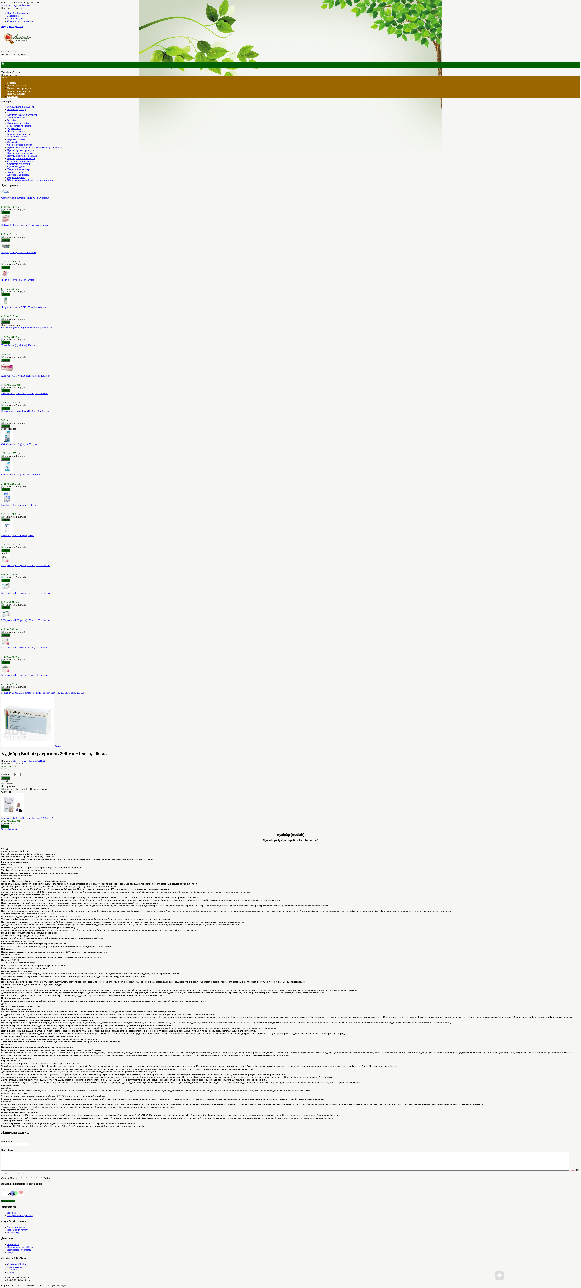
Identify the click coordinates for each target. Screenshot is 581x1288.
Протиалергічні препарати (21, 150)
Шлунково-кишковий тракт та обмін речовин (30, 180)
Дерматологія (14, 128)
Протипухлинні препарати (21, 158)
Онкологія (12, 96)
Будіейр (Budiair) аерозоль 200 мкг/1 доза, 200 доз (58, 692)
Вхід (3, 26)
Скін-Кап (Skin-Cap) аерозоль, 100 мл (20, 474)
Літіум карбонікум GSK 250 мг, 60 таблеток (23, 307)
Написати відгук (38, 789)
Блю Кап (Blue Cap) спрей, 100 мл (18, 505)
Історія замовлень (16, 1267)
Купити (5, 826)
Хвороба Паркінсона (18, 174)
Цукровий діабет (16, 177)
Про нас (11, 1212)
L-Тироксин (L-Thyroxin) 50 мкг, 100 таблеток (25, 647)
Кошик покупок (15, 18)
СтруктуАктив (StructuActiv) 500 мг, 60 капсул (25, 197)
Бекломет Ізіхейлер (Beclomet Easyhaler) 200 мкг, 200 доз (30, 818)
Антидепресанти (16, 117)
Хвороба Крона (15, 172)
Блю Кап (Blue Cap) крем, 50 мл (17, 535)
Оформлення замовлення (20, 21)
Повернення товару (17, 1230)
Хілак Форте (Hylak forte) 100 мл (18, 345)
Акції (10, 1252)
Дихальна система (16, 131)
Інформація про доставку (20, 1215)
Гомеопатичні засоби (18, 123)
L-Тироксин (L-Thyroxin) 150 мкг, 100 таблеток (25, 620)
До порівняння (8, 786)
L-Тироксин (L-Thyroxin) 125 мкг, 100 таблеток (25, 593)
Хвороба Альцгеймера (19, 169)
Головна (5, 692)
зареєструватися (15, 26)
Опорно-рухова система (19, 145)
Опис (4, 829)
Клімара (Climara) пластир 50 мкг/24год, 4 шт (24, 225)
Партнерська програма (19, 1250)
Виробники (13, 1244)
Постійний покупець (18, 13)
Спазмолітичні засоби (18, 164)
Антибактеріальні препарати (22, 115)
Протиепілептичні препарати (22, 155)
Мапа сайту (13, 1232)
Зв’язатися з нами (16, 1227)
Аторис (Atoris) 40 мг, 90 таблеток (18, 252)
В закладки (7, 783)
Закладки (12, 1269)
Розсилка (12, 1272)
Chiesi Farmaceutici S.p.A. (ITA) (29, 761)
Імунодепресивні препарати (21, 106)
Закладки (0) (13, 16)
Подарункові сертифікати (20, 1247)
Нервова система (16, 93)
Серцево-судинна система (20, 161)
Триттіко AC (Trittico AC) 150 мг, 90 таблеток (24, 393)
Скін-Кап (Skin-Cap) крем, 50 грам (19, 444)
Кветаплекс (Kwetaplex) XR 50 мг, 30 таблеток (25, 411)
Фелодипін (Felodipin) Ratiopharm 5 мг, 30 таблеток (27, 327)
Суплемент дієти (16, 166)
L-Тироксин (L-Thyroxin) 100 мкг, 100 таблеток (25, 565)
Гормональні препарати (19, 88)
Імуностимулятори (16, 85)
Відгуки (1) (13, 829)
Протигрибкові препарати (20, 153)
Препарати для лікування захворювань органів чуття (34, 147)
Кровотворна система (18, 91)
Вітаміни (11, 120)
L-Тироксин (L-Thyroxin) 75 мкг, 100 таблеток (25, 675)
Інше (9, 112)
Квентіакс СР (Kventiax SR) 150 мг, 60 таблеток (25, 375)
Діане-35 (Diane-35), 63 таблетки (18, 280)
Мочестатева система (18, 136)
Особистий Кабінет (17, 1264)
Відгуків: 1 (21, 789)
